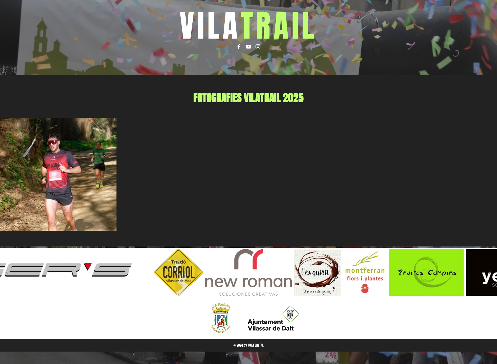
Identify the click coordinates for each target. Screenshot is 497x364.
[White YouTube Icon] (248, 46)
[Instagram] (258, 46)
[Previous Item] (7, 272)
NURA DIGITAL (256, 345)
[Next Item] (490, 272)
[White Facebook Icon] (239, 46)
